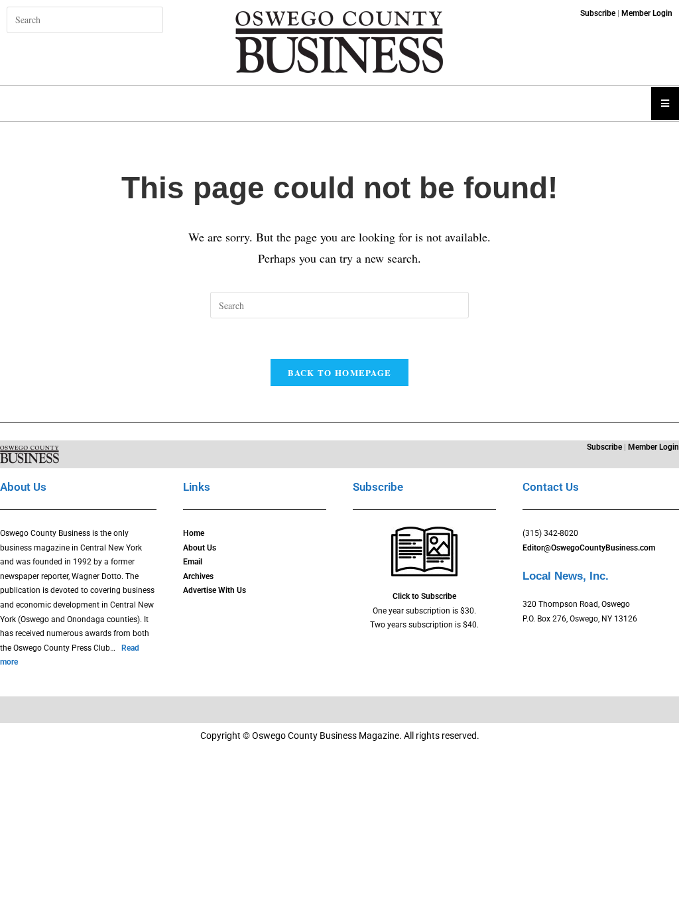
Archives (198, 576)
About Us (199, 547)
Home (193, 533)
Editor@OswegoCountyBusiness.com (589, 547)
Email (192, 561)
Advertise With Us (214, 590)
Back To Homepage (340, 372)
